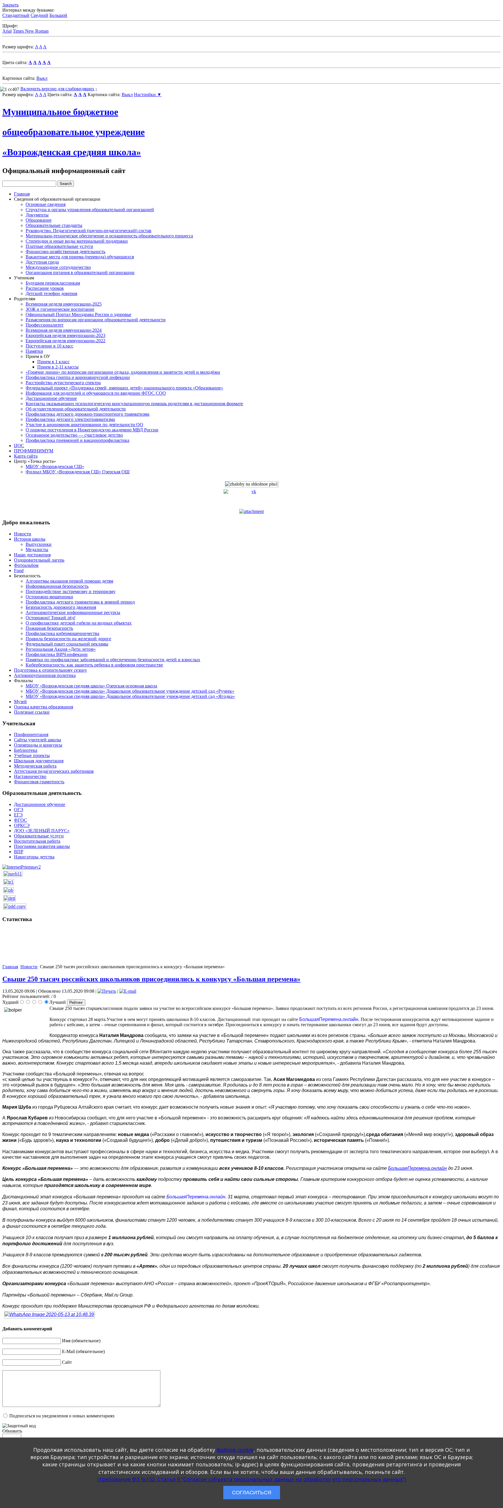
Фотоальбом (26, 565)
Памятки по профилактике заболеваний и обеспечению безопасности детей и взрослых (113, 659)
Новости (22, 533)
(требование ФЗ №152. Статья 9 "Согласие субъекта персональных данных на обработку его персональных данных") (251, 1479)
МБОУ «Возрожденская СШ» (55, 466)
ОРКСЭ (22, 825)
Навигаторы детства (34, 856)
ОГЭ (18, 809)
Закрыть (10, 4)
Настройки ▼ (148, 94)
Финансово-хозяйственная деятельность (65, 251)
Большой (58, 15)
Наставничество (30, 776)
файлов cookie (235, 1449)
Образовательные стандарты (54, 225)
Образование (39, 220)
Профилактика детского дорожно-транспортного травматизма (87, 414)
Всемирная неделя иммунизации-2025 (64, 303)
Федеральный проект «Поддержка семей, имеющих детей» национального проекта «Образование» (124, 387)
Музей (20, 701)
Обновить (12, 1430)
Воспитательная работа (37, 841)
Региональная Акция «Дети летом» (61, 649)
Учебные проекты (32, 755)
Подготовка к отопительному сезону (50, 670)
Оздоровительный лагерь (39, 560)
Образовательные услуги (39, 835)
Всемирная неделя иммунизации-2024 (64, 330)
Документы (37, 214)
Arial (7, 31)
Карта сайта (26, 456)
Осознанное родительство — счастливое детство (74, 435)
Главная (22, 193)
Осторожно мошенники (49, 596)
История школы (29, 539)
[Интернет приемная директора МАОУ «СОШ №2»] (21, 866)
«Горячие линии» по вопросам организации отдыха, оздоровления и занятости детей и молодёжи (123, 372)
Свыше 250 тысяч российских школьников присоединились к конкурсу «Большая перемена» (151, 979)
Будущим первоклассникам (53, 283)
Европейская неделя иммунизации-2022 (65, 340)
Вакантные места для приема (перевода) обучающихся (80, 256)
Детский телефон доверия (51, 293)
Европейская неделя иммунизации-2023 (65, 335)
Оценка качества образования (43, 706)
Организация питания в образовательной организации (80, 272)
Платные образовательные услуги (59, 246)
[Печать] (107, 991)
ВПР (18, 851)
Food (19, 570)
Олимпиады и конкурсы (38, 744)
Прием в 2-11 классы (58, 366)
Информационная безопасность (57, 586)
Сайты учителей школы (37, 739)
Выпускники (39, 544)
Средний (39, 15)
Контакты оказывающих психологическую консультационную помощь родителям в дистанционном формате (134, 403)
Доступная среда (42, 262)
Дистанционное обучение (51, 398)
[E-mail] (127, 991)
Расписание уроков (45, 288)
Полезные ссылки (31, 712)
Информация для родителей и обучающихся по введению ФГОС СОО (96, 393)
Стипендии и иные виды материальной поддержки (77, 241)
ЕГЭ (18, 814)
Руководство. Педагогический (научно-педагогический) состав (88, 230)
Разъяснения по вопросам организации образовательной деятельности (96, 319)
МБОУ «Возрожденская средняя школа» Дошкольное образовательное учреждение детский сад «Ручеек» (130, 691)
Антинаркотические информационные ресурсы (73, 612)
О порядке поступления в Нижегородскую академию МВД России (92, 429)
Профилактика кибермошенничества (62, 633)
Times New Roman (31, 31)
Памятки (34, 351)
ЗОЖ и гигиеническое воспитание (60, 309)
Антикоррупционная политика (45, 675)
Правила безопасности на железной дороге (68, 638)
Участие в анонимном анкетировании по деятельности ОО (84, 424)
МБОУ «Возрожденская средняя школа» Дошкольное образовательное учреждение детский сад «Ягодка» (130, 696)
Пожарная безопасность (49, 628)
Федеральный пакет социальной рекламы (67, 643)
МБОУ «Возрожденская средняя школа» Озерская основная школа (91, 685)
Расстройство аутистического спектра (63, 382)
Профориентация (31, 734)
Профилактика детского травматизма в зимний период (80, 601)
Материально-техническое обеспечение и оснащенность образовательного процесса (109, 235)
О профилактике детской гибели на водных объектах (79, 622)
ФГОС (20, 820)
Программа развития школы (42, 846)
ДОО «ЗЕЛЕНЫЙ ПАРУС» (42, 830)
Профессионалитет (44, 324)
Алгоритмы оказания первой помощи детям (69, 580)
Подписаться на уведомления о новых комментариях (62, 1415)
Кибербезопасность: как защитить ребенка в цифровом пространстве (94, 664)
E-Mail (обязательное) (83, 1351)
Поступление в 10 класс (49, 345)
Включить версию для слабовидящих (57, 88)
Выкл (41, 78)
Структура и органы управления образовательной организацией (90, 209)
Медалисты (37, 549)
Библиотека (25, 750)
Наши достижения (32, 554)
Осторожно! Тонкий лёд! (50, 617)
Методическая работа (35, 765)
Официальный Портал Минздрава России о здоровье (78, 314)
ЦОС (19, 445)
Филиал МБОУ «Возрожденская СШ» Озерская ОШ (78, 471)
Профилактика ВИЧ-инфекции (57, 654)
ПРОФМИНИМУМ (33, 450)
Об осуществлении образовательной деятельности (76, 408)
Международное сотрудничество (58, 267)
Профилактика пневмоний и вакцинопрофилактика (77, 440)
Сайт (67, 1362)
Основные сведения (45, 204)
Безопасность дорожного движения (61, 607)
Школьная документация (38, 760)
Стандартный (15, 15)
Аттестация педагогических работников (54, 771)
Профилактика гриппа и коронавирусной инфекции (78, 377)
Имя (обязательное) (81, 1340)
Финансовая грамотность (39, 781)
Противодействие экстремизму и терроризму (71, 591)
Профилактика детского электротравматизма (70, 419)
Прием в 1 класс (53, 361)
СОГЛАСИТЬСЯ (251, 1492)
